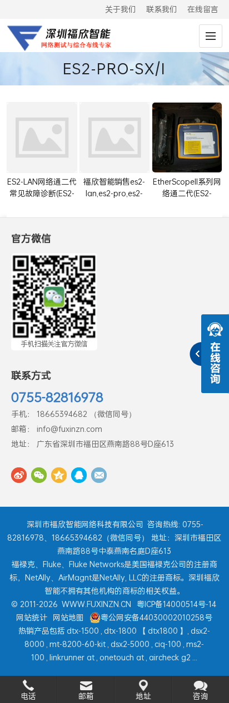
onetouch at (121, 657)
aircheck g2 (170, 657)
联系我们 (161, 9)
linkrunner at (71, 657)
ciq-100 (168, 644)
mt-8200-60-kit (77, 644)
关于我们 (120, 9)
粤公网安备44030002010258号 (156, 617)
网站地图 (68, 617)
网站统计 (31, 617)
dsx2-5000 (130, 644)
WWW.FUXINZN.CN (96, 604)
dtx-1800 (120, 630)
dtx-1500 (83, 630)
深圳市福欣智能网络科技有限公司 (85, 524)
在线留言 (202, 9)
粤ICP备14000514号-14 (176, 604)
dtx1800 (163, 630)
